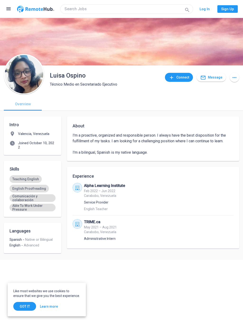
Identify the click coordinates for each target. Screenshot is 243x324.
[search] (126, 9)
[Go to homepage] (35, 9)
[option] (25, 179)
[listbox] (32, 193)
